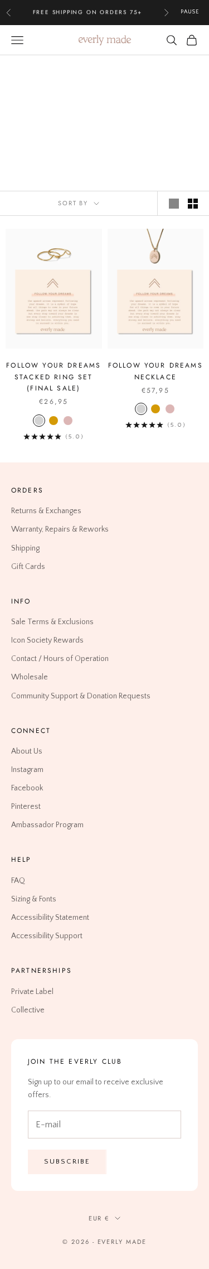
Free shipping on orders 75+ (88, 12)
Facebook (27, 788)
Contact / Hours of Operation (60, 658)
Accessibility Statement (50, 917)
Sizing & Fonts (33, 899)
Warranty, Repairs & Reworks (60, 529)
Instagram (27, 769)
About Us (26, 751)
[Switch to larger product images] (174, 203)
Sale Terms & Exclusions (52, 621)
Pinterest (26, 806)
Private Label (32, 991)
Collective (28, 1010)
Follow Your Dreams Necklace (155, 371)
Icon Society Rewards (47, 640)
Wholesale (29, 677)
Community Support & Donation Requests (80, 695)
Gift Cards (28, 566)
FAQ (18, 880)
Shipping (25, 547)
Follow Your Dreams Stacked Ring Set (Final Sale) (53, 376)
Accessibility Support (46, 936)
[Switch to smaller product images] (193, 203)
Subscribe (67, 1161)
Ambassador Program (47, 825)
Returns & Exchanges (46, 510)
